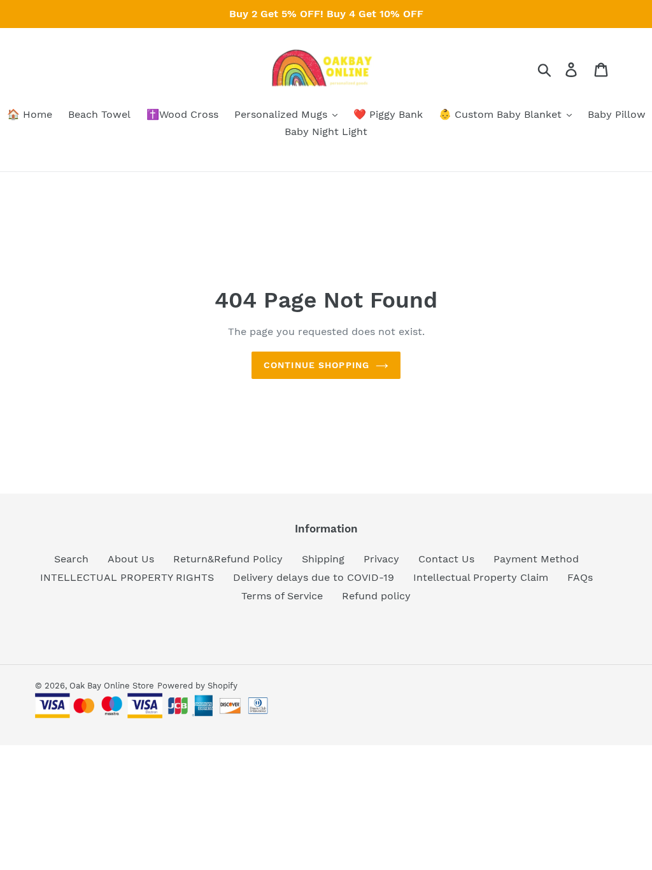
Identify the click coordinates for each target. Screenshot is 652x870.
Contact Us (446, 559)
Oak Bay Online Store (111, 685)
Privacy (381, 559)
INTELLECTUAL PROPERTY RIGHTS (127, 577)
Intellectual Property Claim (480, 577)
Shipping (323, 559)
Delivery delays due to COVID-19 (313, 577)
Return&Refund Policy (228, 559)
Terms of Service (282, 596)
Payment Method (536, 559)
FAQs (580, 577)
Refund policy (376, 596)
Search (71, 559)
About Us (131, 559)
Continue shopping (316, 365)
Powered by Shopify (197, 685)
